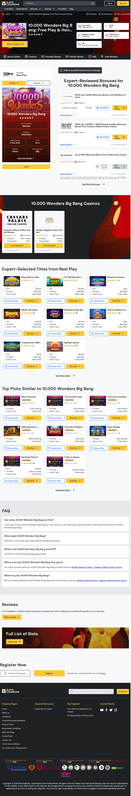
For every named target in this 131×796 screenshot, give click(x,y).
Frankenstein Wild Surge (31, 343)
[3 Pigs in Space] (55, 461)
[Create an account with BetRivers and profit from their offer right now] (119, 115)
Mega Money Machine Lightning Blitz (31, 277)
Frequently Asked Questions (13, 720)
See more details (25, 158)
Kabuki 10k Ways (29, 310)
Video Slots (26, 134)
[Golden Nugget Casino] (49, 220)
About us (5, 713)
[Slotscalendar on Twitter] (112, 709)
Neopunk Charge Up (116, 277)
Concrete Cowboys (117, 397)
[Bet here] (13, 250)
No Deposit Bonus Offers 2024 (80, 715)
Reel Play (26, 126)
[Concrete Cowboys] (98, 401)
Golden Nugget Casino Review (49, 231)
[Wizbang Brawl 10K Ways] (55, 314)
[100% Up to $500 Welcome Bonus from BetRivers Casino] (66, 96)
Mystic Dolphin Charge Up (117, 310)
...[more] (124, 178)
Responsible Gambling (11, 728)
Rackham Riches (29, 457)
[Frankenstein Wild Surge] (12, 347)
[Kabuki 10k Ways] (12, 314)
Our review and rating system (14, 748)
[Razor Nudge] (98, 431)
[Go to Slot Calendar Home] (10, 3)
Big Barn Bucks (71, 343)
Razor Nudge (113, 427)
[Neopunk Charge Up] (98, 281)
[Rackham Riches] (12, 461)
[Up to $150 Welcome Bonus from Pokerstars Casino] (66, 155)
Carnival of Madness (74, 427)
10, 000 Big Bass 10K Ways (73, 277)
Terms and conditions (11, 744)
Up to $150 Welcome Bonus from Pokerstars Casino (101, 155)
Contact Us (6, 740)
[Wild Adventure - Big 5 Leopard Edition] (12, 431)
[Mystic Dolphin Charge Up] (98, 314)
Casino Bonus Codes (43, 709)
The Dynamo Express (73, 397)
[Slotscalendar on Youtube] (102, 709)
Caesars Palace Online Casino (108, 567)
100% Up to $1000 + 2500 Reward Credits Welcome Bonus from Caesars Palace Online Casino (100, 125)
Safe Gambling (8, 732)
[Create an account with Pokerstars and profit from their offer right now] (119, 174)
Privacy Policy (7, 724)
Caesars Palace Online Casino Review (17, 231)
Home (4, 709)
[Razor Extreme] (12, 401)
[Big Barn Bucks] (55, 347)
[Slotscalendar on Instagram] (116, 709)
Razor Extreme (28, 397)
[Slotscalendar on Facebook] (107, 709)
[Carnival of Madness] (55, 431)
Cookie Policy (7, 736)
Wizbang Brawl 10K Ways (73, 310)
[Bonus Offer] (13, 300)
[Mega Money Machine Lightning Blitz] (12, 281)
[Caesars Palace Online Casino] (17, 220)
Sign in (103, 673)
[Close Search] (93, 3)
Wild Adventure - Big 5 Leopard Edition (31, 427)
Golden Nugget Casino (82, 567)
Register (49, 673)
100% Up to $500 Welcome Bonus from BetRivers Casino (100, 96)
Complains (6, 716)
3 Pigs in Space (71, 457)
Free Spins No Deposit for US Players (79, 710)
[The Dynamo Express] (55, 401)
